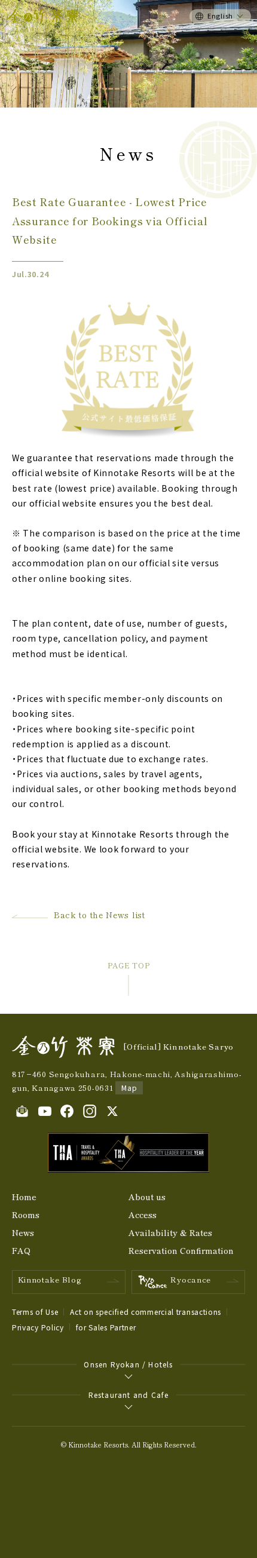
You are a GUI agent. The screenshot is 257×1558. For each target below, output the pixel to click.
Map (129, 1087)
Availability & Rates (170, 1232)
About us (147, 1197)
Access (142, 1214)
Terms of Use (35, 1311)
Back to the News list (99, 915)
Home (24, 1197)
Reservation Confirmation (181, 1250)
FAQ (21, 1250)
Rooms (25, 1214)
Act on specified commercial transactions (145, 1311)
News (23, 1232)
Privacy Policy (38, 1327)
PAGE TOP (129, 965)
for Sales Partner (106, 1327)
